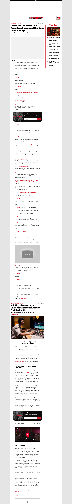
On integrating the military (21, 159)
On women (17, 279)
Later (16, 210)
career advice (26, 494)
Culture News (19, 23)
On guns (17, 136)
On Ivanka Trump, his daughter (22, 166)
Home (12, 23)
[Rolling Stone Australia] (36, 18)
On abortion (18, 86)
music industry (32, 494)
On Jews (17, 129)
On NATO (17, 216)
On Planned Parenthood (20, 231)
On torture (17, 273)
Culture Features (20, 303)
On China (17, 124)
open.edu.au (18, 491)
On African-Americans (20, 100)
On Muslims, (18, 207)
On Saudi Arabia (19, 236)
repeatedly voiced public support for (31, 181)
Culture (14, 23)
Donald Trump (23, 298)
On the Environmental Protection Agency (24, 144)
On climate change (19, 104)
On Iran (16, 172)
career (28, 372)
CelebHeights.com (19, 77)
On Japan (17, 222)
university (17, 495)
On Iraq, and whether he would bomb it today (25, 192)
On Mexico (17, 198)
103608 (22, 494)
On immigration (18, 150)
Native (37, 494)
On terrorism (18, 265)
